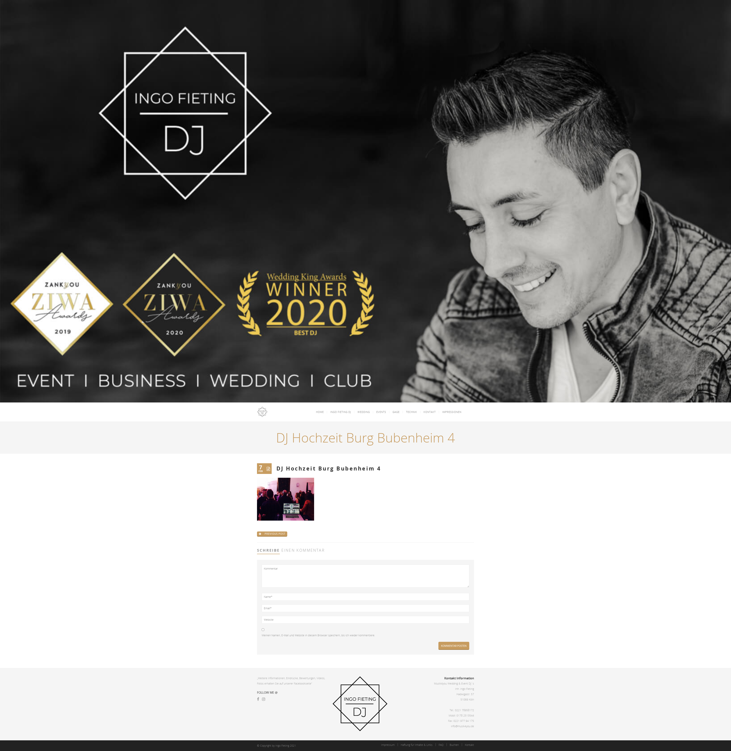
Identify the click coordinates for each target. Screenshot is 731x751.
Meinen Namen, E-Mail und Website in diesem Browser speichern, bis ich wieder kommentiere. (318, 635)
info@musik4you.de (462, 726)
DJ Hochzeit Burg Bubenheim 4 (328, 468)
